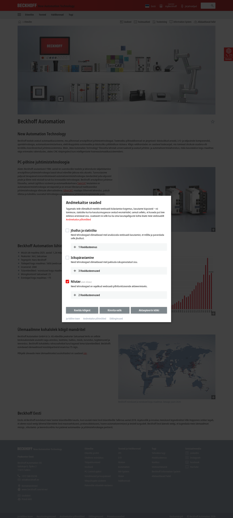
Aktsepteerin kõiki (149, 310)
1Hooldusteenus (87, 247)
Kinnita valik (115, 310)
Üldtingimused (116, 318)
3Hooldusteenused (89, 271)
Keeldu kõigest (82, 310)
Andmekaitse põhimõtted (78, 219)
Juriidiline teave (73, 318)
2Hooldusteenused (89, 295)
